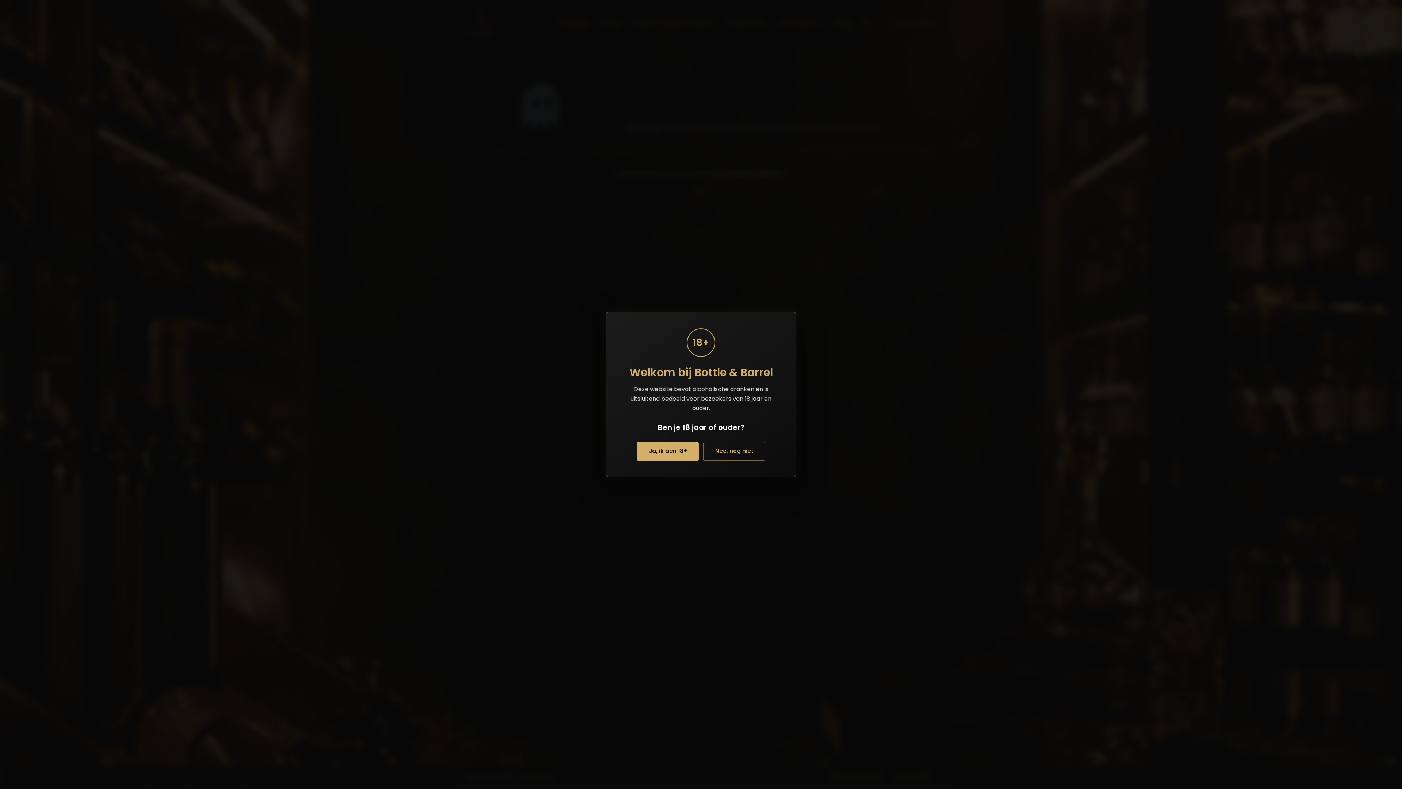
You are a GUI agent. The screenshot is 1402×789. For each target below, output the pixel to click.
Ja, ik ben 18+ (668, 451)
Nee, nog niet (734, 451)
